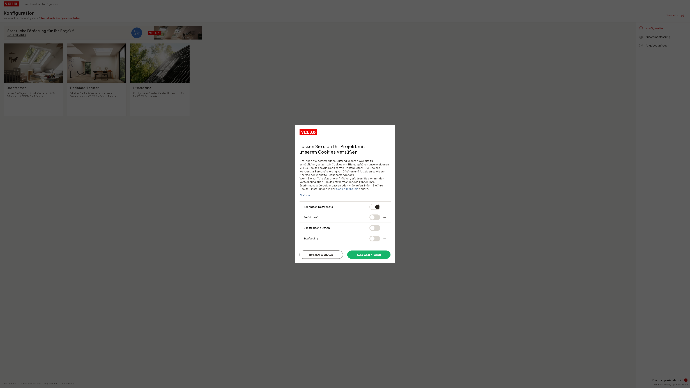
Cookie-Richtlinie (347, 189)
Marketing (311, 238)
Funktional (311, 217)
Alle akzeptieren (369, 254)
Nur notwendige (321, 254)
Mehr (304, 195)
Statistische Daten (317, 228)
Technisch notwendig (318, 206)
